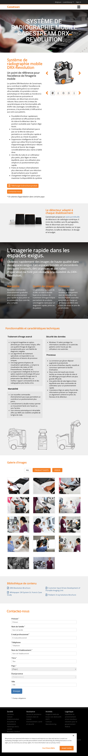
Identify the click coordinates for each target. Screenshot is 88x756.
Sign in (78, 2)
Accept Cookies (67, 748)
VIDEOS (57, 470)
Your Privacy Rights (48, 748)
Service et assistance (33, 714)
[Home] (13, 7)
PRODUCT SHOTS (42, 470)
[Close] (73, 735)
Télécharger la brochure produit (24, 185)
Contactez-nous (14, 191)
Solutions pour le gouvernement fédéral (71, 724)
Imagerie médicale (52, 714)
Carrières (10, 714)
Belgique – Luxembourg (63, 2)
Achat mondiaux (71, 719)
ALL (27, 470)
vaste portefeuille (72, 217)
